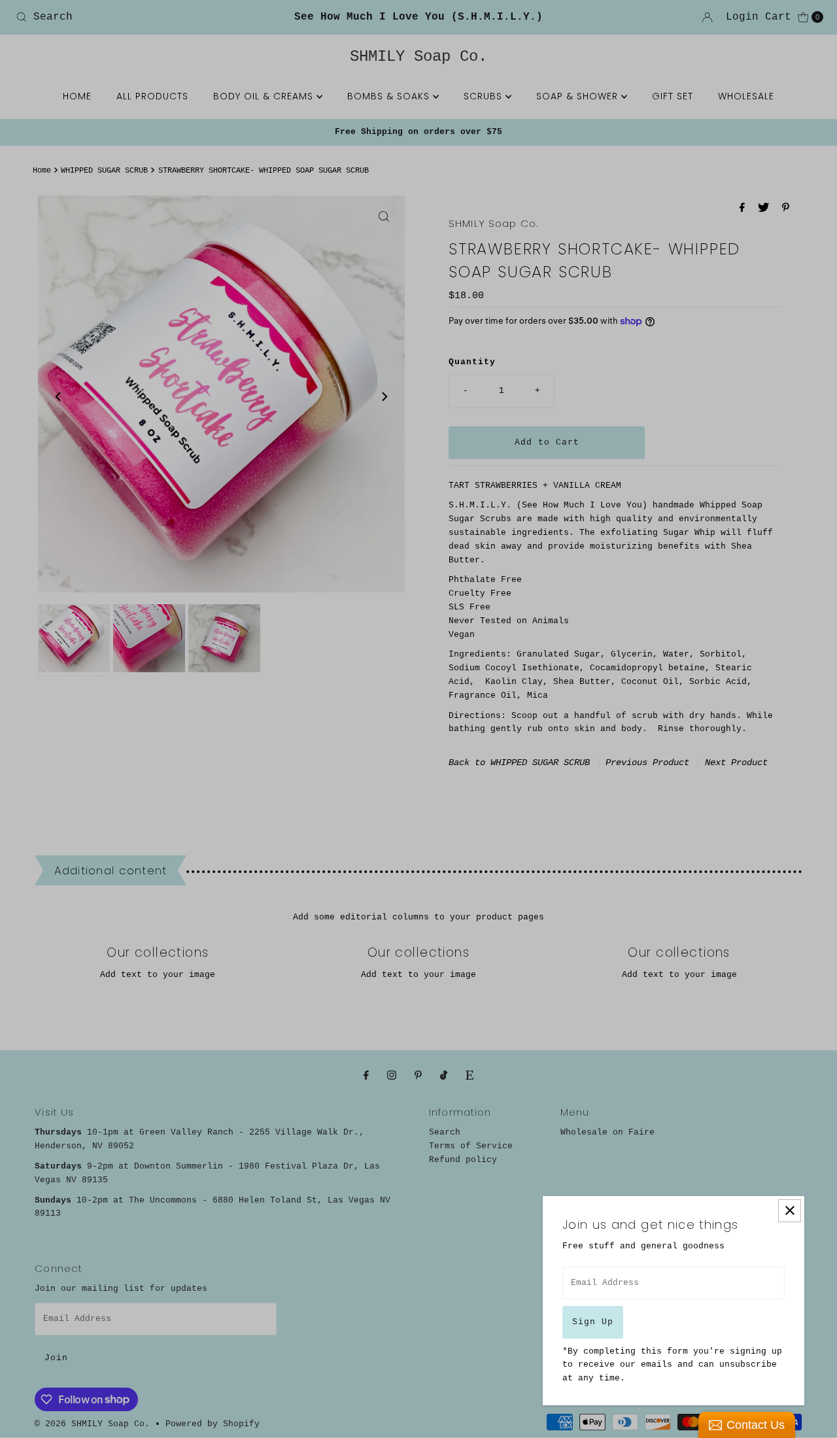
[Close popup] (789, 1210)
